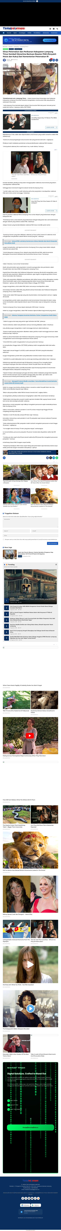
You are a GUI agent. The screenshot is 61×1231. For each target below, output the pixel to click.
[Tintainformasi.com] (14, 28)
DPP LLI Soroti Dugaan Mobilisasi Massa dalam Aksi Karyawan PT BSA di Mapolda (31, 613)
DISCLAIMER (28, 1193)
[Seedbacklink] (38, 1198)
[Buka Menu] (54, 29)
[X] (26, 1199)
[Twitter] (50, 457)
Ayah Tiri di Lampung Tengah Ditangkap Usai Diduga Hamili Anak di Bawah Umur (32, 631)
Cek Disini (26, 1213)
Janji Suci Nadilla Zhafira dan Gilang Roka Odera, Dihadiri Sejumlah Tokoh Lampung (31, 625)
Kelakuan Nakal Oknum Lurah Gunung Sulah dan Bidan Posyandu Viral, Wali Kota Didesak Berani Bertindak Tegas (32, 619)
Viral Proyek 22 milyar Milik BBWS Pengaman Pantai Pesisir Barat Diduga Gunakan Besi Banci (31, 607)
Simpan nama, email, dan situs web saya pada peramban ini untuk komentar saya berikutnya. (31, 539)
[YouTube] (32, 1199)
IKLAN (30, 1194)
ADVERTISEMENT (53, 1193)
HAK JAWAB (35, 1193)
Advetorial (5, 49)
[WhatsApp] (56, 457)
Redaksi (8, 59)
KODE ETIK (11, 1193)
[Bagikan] (56, 60)
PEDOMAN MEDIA (19, 1193)
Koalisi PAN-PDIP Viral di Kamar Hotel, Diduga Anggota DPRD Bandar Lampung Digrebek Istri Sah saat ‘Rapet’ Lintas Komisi (33, 637)
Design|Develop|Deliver (30, 1127)
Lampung (11, 49)
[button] (50, 29)
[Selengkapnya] (56, 564)
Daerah (20, 556)
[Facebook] (47, 457)
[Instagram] (29, 1199)
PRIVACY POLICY (43, 1193)
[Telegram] (53, 457)
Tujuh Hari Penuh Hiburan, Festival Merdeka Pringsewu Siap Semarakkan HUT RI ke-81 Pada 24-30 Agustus (35, 553)
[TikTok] (35, 1199)
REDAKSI (5, 1193)
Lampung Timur (18, 49)
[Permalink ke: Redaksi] (5, 60)
